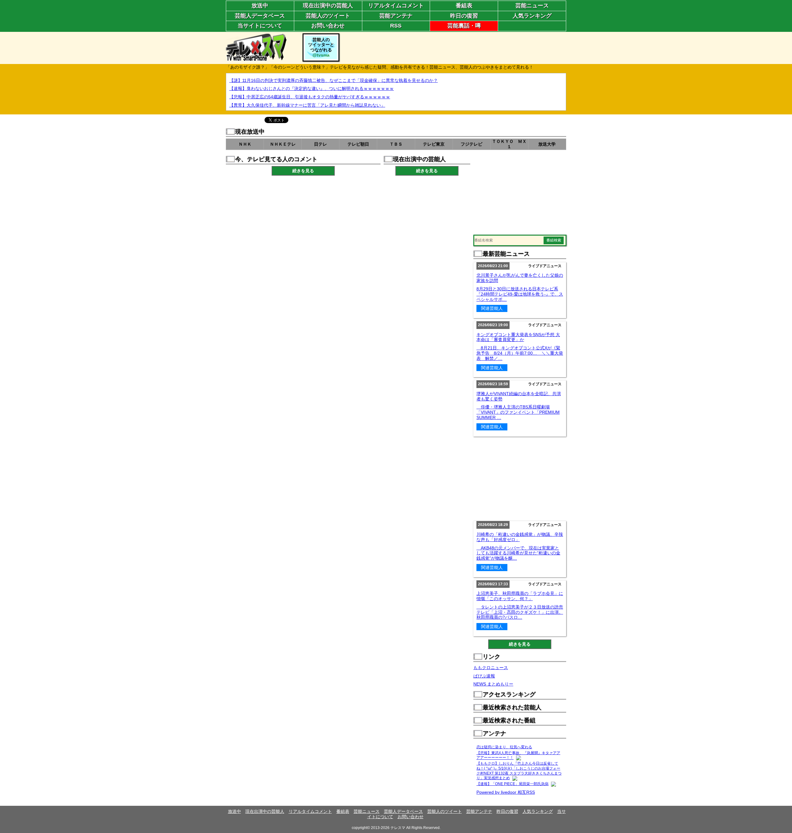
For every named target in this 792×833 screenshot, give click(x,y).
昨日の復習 (464, 16)
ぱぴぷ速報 (484, 675)
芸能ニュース (532, 5)
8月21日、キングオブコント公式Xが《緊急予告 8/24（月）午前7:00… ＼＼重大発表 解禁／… (519, 353)
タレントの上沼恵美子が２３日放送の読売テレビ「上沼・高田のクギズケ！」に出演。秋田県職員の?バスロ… (519, 612)
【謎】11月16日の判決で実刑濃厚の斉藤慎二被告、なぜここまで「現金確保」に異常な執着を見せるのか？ (333, 80)
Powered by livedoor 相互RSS (505, 792)
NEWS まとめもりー (493, 683)
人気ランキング (532, 16)
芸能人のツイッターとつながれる (321, 47)
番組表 (464, 5)
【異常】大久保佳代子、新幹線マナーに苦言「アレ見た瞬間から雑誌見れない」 (307, 105)
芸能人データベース (260, 16)
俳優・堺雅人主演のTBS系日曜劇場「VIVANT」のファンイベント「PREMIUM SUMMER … (518, 412)
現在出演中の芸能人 (328, 5)
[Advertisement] (453, 47)
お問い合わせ (328, 26)
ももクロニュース (490, 667)
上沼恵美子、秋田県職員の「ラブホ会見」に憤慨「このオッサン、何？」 (519, 596)
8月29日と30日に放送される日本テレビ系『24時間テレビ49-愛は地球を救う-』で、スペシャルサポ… (519, 294)
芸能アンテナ (396, 16)
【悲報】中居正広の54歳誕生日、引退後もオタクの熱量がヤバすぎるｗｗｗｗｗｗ (309, 96)
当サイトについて (260, 26)
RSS (396, 26)
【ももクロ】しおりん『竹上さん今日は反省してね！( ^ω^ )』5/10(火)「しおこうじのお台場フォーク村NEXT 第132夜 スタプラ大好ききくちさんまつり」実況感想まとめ (519, 770)
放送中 (260, 5)
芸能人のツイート (328, 16)
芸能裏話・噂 (464, 26)
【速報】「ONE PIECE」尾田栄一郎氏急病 (512, 784)
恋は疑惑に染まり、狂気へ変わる (504, 747)
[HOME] (256, 58)
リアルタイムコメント (396, 5)
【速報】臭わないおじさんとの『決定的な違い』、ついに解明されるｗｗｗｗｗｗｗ (311, 88)
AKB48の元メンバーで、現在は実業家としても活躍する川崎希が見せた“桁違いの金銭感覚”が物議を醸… (518, 553)
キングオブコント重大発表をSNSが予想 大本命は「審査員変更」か (518, 337)
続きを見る (303, 170)
